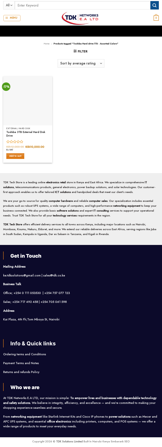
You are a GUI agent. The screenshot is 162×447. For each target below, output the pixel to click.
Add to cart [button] (15, 155)
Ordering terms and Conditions (25, 354)
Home (47, 43)
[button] (11, 18)
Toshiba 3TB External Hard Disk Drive (25, 134)
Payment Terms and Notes (21, 363)
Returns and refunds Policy (21, 372)
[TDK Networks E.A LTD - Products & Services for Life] (81, 18)
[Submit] (154, 5)
